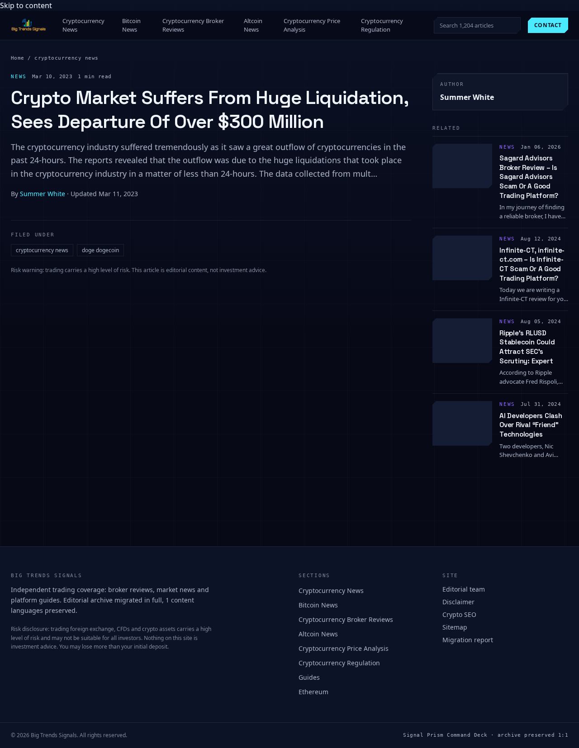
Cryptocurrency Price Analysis (312, 25)
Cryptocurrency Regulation (382, 25)
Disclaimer (458, 601)
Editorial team (463, 589)
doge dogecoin (100, 250)
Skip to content (26, 5)
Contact (548, 25)
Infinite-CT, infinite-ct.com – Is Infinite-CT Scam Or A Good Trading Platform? (532, 264)
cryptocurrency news (66, 58)
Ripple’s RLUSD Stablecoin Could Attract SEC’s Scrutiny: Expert (527, 347)
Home (17, 58)
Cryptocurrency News (83, 25)
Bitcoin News (131, 25)
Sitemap (454, 627)
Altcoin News (253, 25)
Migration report (467, 639)
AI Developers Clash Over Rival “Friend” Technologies (530, 424)
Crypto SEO (459, 614)
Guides (309, 677)
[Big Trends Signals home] (29, 25)
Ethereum (313, 691)
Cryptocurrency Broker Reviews (193, 25)
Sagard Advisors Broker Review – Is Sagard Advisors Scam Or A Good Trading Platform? (528, 177)
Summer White (42, 193)
